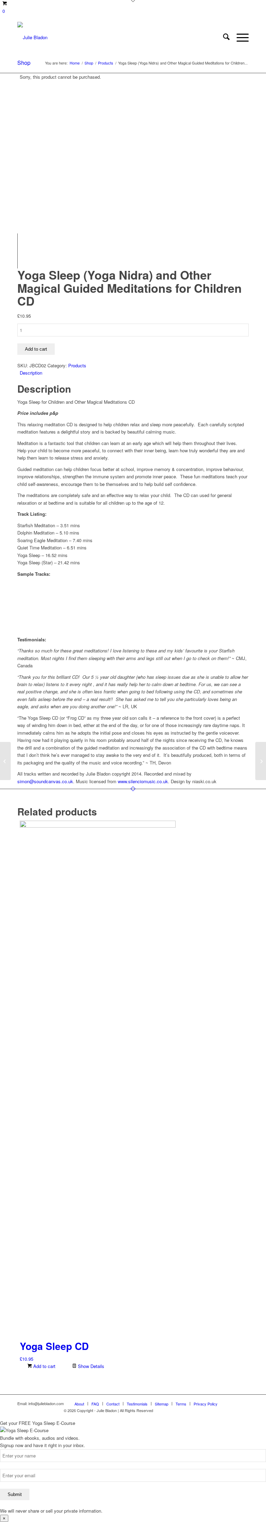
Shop (23, 63)
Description (31, 372)
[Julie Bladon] (32, 37)
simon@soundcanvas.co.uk (45, 781)
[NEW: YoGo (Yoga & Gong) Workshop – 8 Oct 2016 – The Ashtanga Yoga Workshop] (5, 761)
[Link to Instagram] (243, 1403)
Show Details (90, 1366)
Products (77, 365)
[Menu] (239, 37)
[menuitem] (223, 37)
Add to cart (36, 349)
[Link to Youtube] (233, 1403)
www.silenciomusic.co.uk (143, 781)
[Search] (223, 37)
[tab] (134, 372)
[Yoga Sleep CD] (260, 761)
